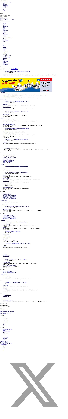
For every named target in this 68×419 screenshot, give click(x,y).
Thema (4, 28)
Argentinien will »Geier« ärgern (8, 215)
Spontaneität (5, 254)
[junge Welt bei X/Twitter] (34, 418)
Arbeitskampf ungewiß (6, 262)
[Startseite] (7, 19)
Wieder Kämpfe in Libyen (7, 194)
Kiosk (4, 323)
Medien (2, 257)
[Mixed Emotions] (15, 282)
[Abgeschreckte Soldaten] (17, 128)
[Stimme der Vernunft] (17, 71)
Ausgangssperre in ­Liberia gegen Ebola (9, 196)
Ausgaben (4, 23)
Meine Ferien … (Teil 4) (7, 236)
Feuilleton (4, 27)
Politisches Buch (5, 30)
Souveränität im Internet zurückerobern (9, 265)
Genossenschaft (5, 5)
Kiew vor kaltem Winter (7, 209)
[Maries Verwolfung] (13, 231)
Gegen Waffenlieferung (6, 277)
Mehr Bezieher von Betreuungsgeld (9, 158)
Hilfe (3, 349)
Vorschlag (4, 246)
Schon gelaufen (5, 239)
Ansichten (3, 92)
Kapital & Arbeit (5, 26)
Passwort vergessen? (3, 18)
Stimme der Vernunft (6, 74)
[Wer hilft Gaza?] (17, 101)
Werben (4, 319)
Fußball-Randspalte (6, 296)
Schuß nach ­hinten (6, 256)
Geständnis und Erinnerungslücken (8, 133)
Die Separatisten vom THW (7, 297)
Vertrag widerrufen (3, 344)
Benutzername (2, 15)
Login (1, 17)
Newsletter (4, 318)
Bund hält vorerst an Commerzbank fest (9, 218)
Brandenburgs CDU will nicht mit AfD (9, 157)
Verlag (4, 33)
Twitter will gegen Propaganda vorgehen (9, 272)
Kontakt (4, 322)
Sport (3, 29)
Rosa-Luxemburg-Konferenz (7, 2)
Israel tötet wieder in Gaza (7, 193)
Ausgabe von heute (3, 309)
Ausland (4, 25)
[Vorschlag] (18, 243)
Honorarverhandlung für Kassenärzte (9, 156)
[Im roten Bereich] (16, 166)
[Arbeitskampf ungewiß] (16, 259)
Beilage (4, 31)
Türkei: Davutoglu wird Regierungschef (9, 198)
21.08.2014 (14, 69)
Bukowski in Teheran (6, 255)
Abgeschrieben (3, 274)
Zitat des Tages (4, 200)
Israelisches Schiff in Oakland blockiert (9, 197)
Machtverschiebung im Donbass (8, 187)
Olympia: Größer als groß (7, 295)
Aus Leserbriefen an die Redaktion (8, 300)
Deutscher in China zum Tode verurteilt (9, 195)
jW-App (4, 324)
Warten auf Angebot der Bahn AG (8, 155)
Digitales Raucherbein (6, 224)
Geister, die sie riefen (6, 175)
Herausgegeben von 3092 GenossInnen (7, 311)
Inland (4, 24)
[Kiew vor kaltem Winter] (17, 206)
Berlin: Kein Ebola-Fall (6, 162)
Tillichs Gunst (5, 142)
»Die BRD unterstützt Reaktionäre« (9, 124)
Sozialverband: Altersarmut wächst (8, 160)
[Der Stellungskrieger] (17, 111)
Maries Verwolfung (6, 234)
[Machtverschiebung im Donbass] (9, 184)
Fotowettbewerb (5, 333)
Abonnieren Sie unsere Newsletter (6, 343)
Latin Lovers (5, 288)
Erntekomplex (5, 227)
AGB (3, 348)
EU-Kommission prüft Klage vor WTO (9, 217)
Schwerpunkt (3, 99)
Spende (4, 10)
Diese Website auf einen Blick (5, 313)
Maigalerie (4, 330)
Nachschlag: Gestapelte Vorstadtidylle (9, 240)
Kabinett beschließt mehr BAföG (8, 161)
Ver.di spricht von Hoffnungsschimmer (9, 216)
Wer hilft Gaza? (5, 104)
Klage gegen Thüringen (7, 159)
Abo (3, 9)
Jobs (3, 325)
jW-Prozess (4, 3)
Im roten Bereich (5, 168)
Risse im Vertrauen (6, 178)
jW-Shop (4, 7)
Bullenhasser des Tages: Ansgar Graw (9, 96)
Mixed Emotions (5, 285)
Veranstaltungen (5, 6)
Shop (3, 332)
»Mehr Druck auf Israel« (7, 107)
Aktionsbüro (5, 4)
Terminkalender (5, 321)
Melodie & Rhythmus (6, 331)
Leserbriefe (4, 32)
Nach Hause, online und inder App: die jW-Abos (4, 342)
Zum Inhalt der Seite (3, 0)
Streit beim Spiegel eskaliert (7, 271)
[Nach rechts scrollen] (0, 66)
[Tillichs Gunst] (17, 139)
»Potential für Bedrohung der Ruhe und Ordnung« (11, 148)
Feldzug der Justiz (6, 181)
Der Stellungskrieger (6, 114)
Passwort (1, 16)
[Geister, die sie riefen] (17, 172)
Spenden (4, 339)
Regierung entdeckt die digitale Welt (9, 154)
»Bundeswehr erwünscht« (7, 135)
